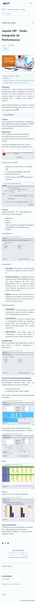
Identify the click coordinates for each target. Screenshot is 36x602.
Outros (23, 9)
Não (23, 554)
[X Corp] (5, 543)
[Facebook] (3, 543)
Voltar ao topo (6, 566)
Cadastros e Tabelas (13, 9)
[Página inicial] (6, 3)
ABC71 (3, 9)
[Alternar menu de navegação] (31, 3)
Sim (13, 554)
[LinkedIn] (8, 543)
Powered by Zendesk (28, 600)
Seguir (5, 48)
